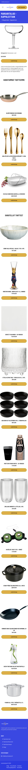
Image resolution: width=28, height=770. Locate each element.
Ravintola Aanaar (7, 744)
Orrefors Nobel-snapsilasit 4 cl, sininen (14, 291)
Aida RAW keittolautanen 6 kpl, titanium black (14, 420)
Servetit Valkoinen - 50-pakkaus (14, 334)
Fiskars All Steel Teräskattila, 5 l (14, 702)
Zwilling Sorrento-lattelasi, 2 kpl (14, 506)
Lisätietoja (14, 60)
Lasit (15, 53)
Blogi (4, 747)
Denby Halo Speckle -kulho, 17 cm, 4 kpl (14, 248)
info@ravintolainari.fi (5, 1)
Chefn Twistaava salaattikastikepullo (14, 666)
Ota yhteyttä (13, 766)
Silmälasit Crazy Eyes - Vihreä (14, 549)
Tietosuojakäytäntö (11, 767)
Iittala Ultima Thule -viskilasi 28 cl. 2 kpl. (14, 377)
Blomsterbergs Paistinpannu (14, 113)
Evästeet (19, 766)
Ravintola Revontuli (8, 742)
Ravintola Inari (7, 739)
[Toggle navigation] (2, 7)
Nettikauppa (21, 7)
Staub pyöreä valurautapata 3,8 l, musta (14, 585)
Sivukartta (19, 767)
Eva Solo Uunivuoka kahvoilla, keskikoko (14, 194)
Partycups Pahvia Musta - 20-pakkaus (14, 463)
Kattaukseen (10, 53)
